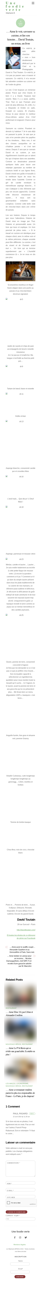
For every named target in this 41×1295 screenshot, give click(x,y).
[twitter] (25, 1237)
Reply (32, 1113)
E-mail (10, 1190)
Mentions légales (20, 1244)
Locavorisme (22, 1083)
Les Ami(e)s (10, 1083)
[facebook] (15, 1237)
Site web (11, 1197)
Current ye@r (13, 1215)
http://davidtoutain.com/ (26, 930)
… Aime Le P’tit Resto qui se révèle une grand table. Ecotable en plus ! (20, 1051)
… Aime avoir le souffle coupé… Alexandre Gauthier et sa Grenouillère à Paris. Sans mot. (22, 949)
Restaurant (11, 1008)
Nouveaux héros (13, 1044)
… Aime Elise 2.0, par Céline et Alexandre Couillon (19, 1013)
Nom (9, 1184)
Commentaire (13, 1163)
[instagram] (20, 1237)
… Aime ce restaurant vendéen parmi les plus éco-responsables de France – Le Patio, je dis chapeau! (20, 1093)
